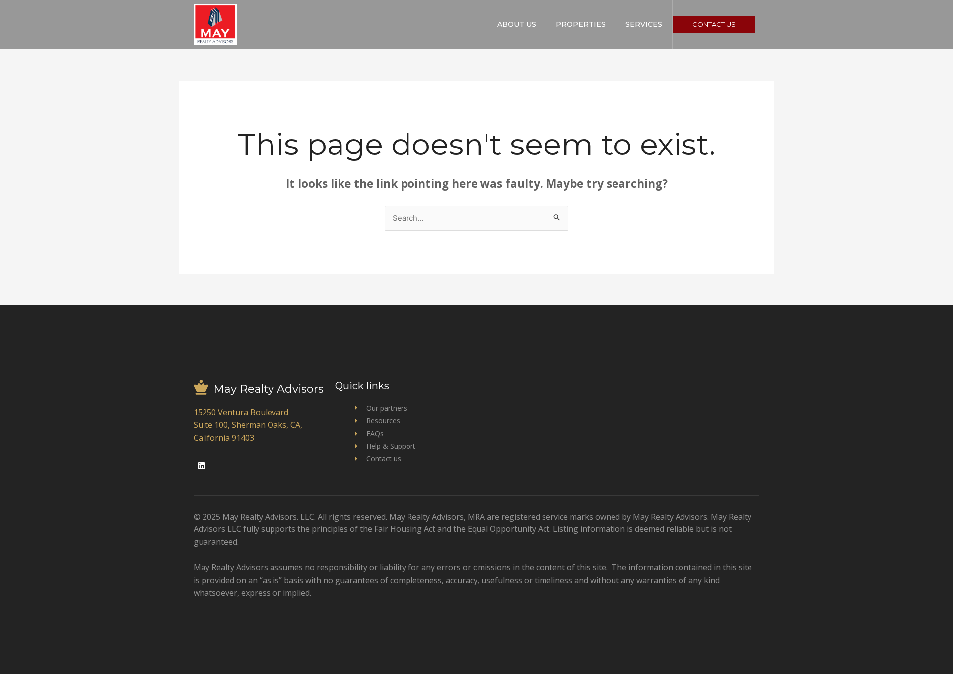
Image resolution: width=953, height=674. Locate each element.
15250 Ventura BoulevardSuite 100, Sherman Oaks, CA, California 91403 (248, 425)
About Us (516, 24)
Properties (581, 24)
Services (643, 24)
